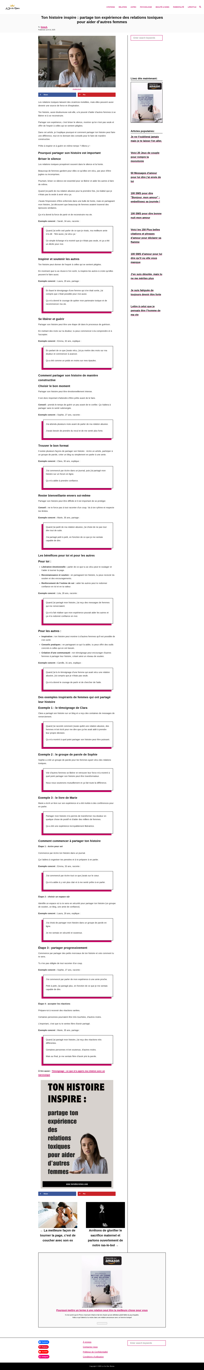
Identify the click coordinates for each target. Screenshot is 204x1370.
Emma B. (44, 27)
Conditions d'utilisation (93, 1357)
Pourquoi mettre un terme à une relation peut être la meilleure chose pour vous (102, 1310)
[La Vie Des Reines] (29, 7)
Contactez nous (90, 1347)
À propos (87, 1342)
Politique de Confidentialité (95, 1352)
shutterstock (77, 89)
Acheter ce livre (102, 1323)
